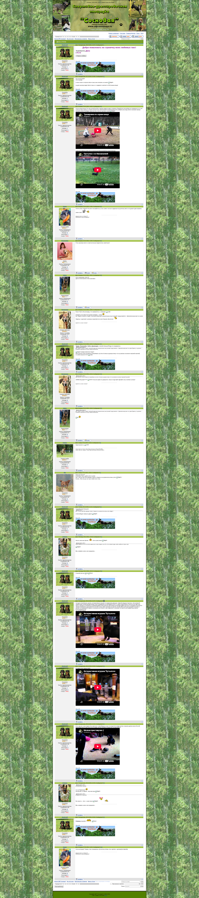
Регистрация (99, 29)
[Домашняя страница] (95, 273)
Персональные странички (81, 38)
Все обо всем (70, 38)
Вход (104, 29)
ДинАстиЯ (65, 45)
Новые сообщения (114, 33)
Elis (65, 472)
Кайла (65, 275)
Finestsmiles (64, 240)
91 (100, 472)
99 (104, 817)
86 (101, 309)
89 (101, 408)
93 (101, 536)
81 (104, 76)
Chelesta (64, 536)
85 (101, 275)
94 (101, 571)
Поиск (138, 33)
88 (101, 374)
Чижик (65, 206)
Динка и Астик (91, 38)
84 (101, 240)
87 (101, 344)
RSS (108, 29)
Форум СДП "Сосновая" (60, 38)
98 (104, 783)
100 (101, 847)
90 (100, 442)
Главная (92, 29)
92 (101, 507)
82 (101, 106)
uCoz (105, 895)
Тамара (65, 442)
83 (101, 206)
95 (104, 601)
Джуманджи (64, 309)
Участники (122, 33)
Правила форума (130, 33)
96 (104, 666)
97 (104, 724)
